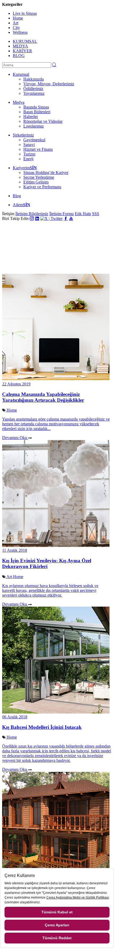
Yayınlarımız (34, 93)
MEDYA (20, 46)
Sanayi (29, 144)
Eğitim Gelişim (36, 182)
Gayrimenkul (34, 140)
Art (15, 23)
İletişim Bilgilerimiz (31, 213)
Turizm (29, 154)
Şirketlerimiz (23, 135)
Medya (18, 102)
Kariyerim (25, 168)
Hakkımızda (33, 79)
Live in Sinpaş (25, 13)
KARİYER (22, 51)
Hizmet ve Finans (38, 149)
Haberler (30, 116)
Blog (17, 195)
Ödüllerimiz (33, 88)
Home (18, 18)
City (16, 27)
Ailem (21, 204)
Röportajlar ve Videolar (43, 121)
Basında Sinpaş (36, 107)
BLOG (19, 55)
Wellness (20, 32)
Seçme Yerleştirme (38, 177)
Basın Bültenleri (36, 112)
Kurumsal (21, 74)
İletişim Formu (61, 213)
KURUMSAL (25, 41)
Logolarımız (33, 126)
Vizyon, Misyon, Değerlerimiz (48, 84)
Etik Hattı (83, 213)
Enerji (28, 159)
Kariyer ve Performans (42, 187)
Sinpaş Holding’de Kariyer (45, 172)
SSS (95, 213)
